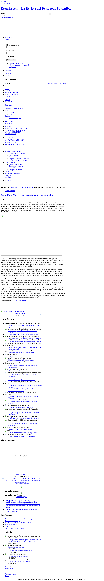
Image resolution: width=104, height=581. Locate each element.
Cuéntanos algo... (21, 497)
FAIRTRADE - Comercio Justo (15, 528)
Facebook (8, 70)
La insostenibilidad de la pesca (18, 556)
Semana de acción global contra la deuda (21, 380)
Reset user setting (10, 574)
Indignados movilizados (16, 547)
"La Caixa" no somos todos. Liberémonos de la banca (23, 504)
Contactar (8, 39)
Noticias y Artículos (17, 187)
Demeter (7, 526)
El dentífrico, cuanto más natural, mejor (21, 360)
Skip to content (10, 191)
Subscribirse (9, 37)
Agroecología (28, 187)
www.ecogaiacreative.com (21, 482)
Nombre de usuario (12, 45)
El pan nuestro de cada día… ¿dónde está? (22, 436)
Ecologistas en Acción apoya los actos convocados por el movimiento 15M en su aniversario (24, 540)
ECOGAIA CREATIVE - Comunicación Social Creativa (21, 480)
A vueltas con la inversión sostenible (20, 551)
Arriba (7, 576)
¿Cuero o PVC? (13, 356)
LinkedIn (8, 74)
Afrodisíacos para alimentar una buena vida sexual (24, 342)
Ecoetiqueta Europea (11, 524)
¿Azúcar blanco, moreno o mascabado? (21, 353)
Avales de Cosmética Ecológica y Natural (18, 522)
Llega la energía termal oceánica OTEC (21, 407)
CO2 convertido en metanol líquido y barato (22, 433)
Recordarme (10, 56)
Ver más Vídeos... (21, 474)
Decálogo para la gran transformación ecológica (23, 418)
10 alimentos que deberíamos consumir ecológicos (24, 338)
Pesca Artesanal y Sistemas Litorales (20, 429)
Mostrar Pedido (20, 313)
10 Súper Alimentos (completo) (18, 371)
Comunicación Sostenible (22, 483)
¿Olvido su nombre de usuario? (19, 65)
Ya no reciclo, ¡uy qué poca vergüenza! (18, 500)
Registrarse (12, 67)
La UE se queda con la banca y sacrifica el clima (21, 502)
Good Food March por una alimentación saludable (27, 195)
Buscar (3, 13)
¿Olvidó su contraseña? (16, 63)
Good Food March (19, 301)
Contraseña (10, 50)
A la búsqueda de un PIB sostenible (19, 561)
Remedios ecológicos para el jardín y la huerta (23, 334)
